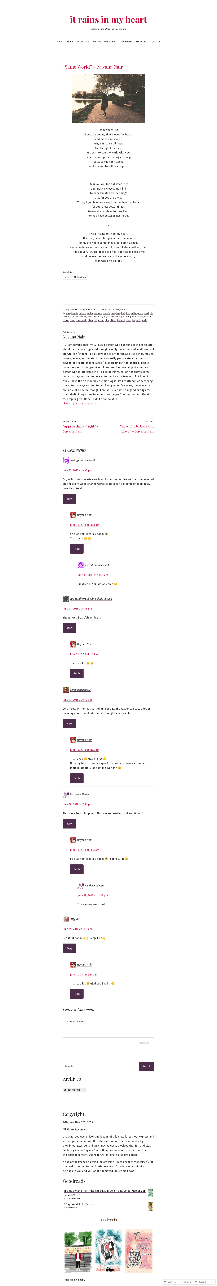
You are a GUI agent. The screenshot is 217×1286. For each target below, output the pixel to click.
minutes (82, 316)
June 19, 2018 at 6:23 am (77, 929)
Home (70, 41)
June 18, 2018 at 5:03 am (84, 525)
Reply (69, 498)
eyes (113, 313)
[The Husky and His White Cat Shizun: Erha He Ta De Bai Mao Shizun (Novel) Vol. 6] (150, 1192)
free (128, 313)
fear (118, 313)
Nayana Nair (71, 309)
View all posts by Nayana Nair (81, 403)
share (90, 320)
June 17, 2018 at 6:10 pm (77, 699)
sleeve (101, 320)
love (70, 316)
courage (98, 313)
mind (75, 316)
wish (138, 320)
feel (123, 313)
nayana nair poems (128, 316)
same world (81, 320)
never (140, 316)
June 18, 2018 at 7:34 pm (77, 804)
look (65, 316)
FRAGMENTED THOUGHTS (134, 41)
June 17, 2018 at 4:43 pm (77, 470)
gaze (140, 313)
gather (134, 313)
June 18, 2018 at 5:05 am (84, 749)
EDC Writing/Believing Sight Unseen (91, 598)
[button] (78, 1251)
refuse (66, 320)
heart (146, 313)
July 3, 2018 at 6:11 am (83, 974)
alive (68, 313)
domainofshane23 (80, 689)
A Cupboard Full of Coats (79, 1204)
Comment (144, 1043)
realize (147, 316)
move (96, 316)
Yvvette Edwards (71, 1208)
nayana (103, 316)
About (60, 41)
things (113, 320)
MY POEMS (83, 41)
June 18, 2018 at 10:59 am (93, 575)
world (144, 320)
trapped (121, 320)
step (107, 320)
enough (106, 313)
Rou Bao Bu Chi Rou (73, 1199)
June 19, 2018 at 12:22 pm (93, 895)
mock (90, 316)
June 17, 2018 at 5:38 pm (77, 608)
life (151, 313)
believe (82, 313)
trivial (128, 320)
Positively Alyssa (79, 794)
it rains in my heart (108, 19)
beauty (74, 313)
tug (133, 320)
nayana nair (112, 316)
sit (95, 320)
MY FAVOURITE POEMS (105, 41)
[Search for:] (99, 1066)
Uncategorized (119, 309)
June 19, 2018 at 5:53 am (84, 850)
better (90, 313)
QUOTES (155, 41)
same (72, 320)
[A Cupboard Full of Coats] (150, 1206)
